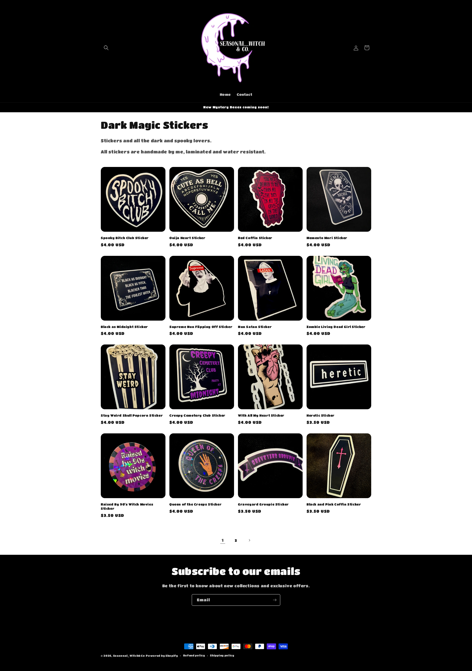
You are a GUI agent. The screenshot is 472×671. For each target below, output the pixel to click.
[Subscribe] (274, 600)
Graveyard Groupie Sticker (263, 504)
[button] (106, 47)
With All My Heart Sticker (261, 415)
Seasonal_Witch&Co (129, 655)
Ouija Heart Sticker (187, 238)
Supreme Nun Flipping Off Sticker (200, 326)
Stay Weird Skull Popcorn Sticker (132, 415)
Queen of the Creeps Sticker (195, 504)
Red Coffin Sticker (255, 238)
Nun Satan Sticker (255, 326)
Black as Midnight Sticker (124, 326)
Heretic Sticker (321, 415)
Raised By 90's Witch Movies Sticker (127, 506)
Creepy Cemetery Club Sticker (197, 415)
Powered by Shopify (162, 655)
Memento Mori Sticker (327, 238)
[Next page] (249, 540)
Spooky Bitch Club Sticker (125, 238)
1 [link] (223, 540)
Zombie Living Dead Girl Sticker (336, 326)
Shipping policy (222, 655)
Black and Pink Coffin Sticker (334, 504)
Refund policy (194, 655)
